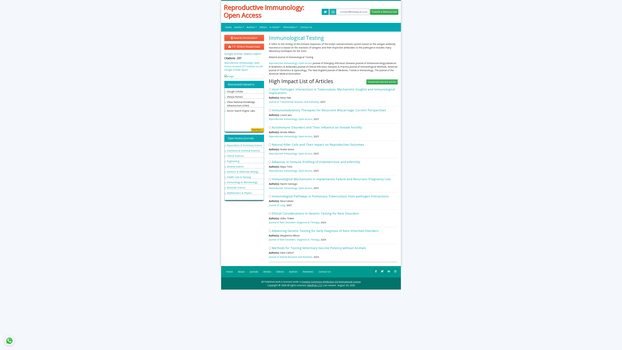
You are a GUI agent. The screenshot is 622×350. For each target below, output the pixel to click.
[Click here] (244, 76)
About (241, 271)
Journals (254, 271)
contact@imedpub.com (353, 12)
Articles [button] (238, 27)
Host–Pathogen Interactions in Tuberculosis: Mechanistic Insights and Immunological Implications (332, 91)
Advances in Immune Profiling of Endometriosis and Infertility (316, 162)
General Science (235, 166)
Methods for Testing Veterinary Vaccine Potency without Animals (319, 248)
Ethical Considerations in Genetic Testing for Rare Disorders (315, 213)
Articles (267, 271)
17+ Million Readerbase (245, 46)
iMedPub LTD (314, 285)
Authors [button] (251, 27)
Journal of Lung (277, 205)
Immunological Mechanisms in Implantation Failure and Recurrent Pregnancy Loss (331, 179)
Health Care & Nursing (239, 177)
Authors (293, 271)
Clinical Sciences (235, 155)
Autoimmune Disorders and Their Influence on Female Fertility (317, 127)
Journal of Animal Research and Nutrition (290, 256)
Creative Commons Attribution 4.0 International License (331, 281)
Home (228, 27)
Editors (263, 27)
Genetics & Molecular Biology (242, 171)
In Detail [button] (274, 27)
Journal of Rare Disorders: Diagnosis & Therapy (294, 222)
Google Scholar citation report (242, 54)
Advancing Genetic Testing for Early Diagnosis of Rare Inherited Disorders (325, 231)
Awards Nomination (245, 38)
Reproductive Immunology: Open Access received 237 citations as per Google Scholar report (243, 66)
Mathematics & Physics (239, 192)
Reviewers (308, 271)
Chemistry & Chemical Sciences (243, 150)
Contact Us (306, 27)
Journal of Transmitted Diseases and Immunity (294, 101)
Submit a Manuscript (384, 12)
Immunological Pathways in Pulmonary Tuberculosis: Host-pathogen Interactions (330, 196)
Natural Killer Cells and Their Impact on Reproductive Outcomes (318, 144)
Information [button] (289, 27)
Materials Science (236, 187)
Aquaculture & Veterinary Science (244, 145)
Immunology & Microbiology (242, 182)
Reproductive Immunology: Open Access (264, 11)
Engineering (233, 161)
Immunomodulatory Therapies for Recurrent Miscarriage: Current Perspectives (329, 110)
